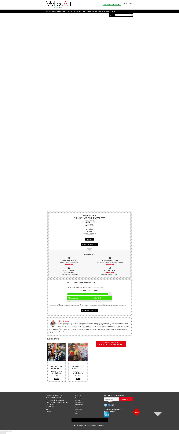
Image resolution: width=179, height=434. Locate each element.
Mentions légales (91, 425)
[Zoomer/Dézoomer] (11, 431)
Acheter (89, 239)
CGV (85, 425)
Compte (124, 3)
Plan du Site (50, 407)
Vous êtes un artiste (53, 398)
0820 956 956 (110, 272)
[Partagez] (4, 431)
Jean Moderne (79, 402)
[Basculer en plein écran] (7, 431)
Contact (101, 11)
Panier (130, 3)
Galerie (94, 11)
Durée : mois (89, 291)
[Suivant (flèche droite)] (4, 433)
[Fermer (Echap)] (1, 431)
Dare (76, 407)
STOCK (114, 11)
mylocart (58, 5)
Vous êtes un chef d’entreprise (57, 402)
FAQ (47, 409)
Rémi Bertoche (63, 321)
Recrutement (50, 404)
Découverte (67, 11)
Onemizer (77, 400)
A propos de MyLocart (54, 395)
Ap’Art (108, 11)
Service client (100, 425)
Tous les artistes (79, 398)
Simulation (87, 11)
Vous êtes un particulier (55, 400)
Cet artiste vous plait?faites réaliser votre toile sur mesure (111, 344)
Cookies (81, 425)
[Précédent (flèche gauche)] (1, 433)
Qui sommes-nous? (55, 11)
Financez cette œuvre (89, 310)
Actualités (77, 11)
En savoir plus (69, 264)
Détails (56, 379)
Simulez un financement (89, 244)
